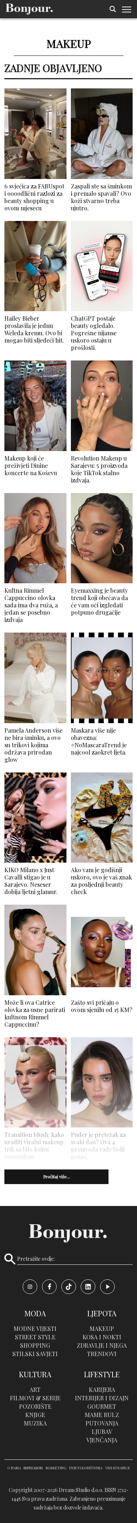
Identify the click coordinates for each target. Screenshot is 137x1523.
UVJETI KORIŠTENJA (85, 1467)
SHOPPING (35, 1345)
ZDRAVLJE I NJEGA (102, 1345)
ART (35, 1389)
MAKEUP (102, 1328)
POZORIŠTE (35, 1406)
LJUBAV (102, 1431)
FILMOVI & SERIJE (35, 1398)
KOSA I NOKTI (102, 1337)
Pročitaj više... (56, 1176)
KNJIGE (35, 1415)
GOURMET (101, 1406)
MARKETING (56, 1467)
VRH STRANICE (117, 1467)
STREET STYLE (35, 1337)
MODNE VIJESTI (35, 1328)
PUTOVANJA (101, 1423)
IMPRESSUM (33, 1467)
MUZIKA (35, 1423)
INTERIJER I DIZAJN (102, 1398)
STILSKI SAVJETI (35, 1354)
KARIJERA (102, 1389)
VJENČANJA (101, 1440)
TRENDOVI (102, 1354)
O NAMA (14, 1467)
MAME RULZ (102, 1415)
